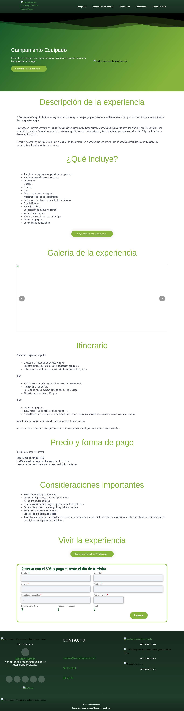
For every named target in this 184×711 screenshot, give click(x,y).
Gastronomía (141, 7)
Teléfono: (98, 584)
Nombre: (25, 573)
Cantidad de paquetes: (31, 595)
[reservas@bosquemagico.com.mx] (65, 654)
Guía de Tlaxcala (159, 7)
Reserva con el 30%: (29, 606)
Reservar (139, 615)
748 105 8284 (69, 668)
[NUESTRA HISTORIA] (25, 652)
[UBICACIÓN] (65, 673)
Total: (96, 606)
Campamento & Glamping (103, 7)
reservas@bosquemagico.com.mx (79, 658)
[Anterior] (22, 298)
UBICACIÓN (68, 678)
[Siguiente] (162, 298)
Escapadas (81, 7)
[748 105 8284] (65, 664)
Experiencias (124, 7)
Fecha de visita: (101, 595)
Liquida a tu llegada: (66, 606)
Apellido (98, 573)
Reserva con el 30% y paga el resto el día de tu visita (63, 569)
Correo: (25, 584)
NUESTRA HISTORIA (25, 658)
